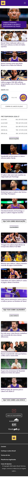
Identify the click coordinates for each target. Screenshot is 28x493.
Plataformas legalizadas (8, 459)
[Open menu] (25, 3)
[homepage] (3, 2)
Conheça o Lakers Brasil (8, 451)
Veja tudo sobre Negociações (14, 221)
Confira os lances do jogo (14, 106)
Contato (3, 446)
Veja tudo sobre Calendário (14, 310)
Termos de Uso (5, 455)
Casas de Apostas (6, 464)
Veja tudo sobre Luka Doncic (14, 400)
